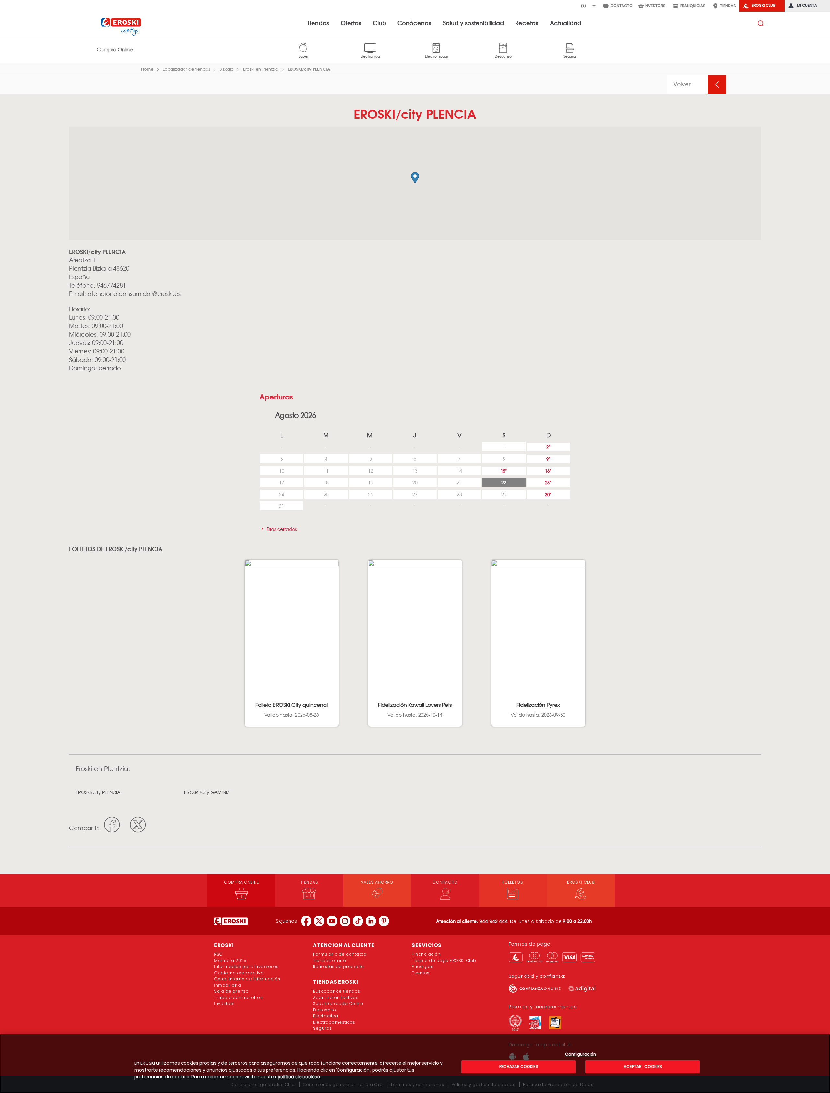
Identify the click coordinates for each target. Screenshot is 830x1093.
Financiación (426, 954)
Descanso (503, 47)
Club (379, 23)
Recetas (526, 23)
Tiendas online (329, 960)
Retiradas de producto (338, 967)
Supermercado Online (338, 1004)
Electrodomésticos (334, 1022)
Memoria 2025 (230, 960)
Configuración (580, 1054)
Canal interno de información (247, 979)
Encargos (422, 967)
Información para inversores (246, 967)
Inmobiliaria (227, 985)
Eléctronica (325, 1016)
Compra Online (115, 49)
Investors (224, 1004)
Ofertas (351, 23)
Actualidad (565, 23)
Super (303, 47)
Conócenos (414, 23)
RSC (218, 954)
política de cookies (299, 1077)
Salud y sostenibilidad (473, 23)
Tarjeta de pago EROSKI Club (444, 960)
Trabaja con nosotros (238, 997)
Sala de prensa (231, 991)
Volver (682, 84)
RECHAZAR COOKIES (518, 1066)
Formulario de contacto (339, 954)
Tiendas (318, 23)
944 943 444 (493, 921)
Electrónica (370, 47)
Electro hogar (436, 47)
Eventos (421, 973)
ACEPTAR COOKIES (642, 1066)
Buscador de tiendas (336, 991)
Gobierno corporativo (239, 973)
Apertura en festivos (335, 997)
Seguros (570, 47)
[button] (415, 177)
